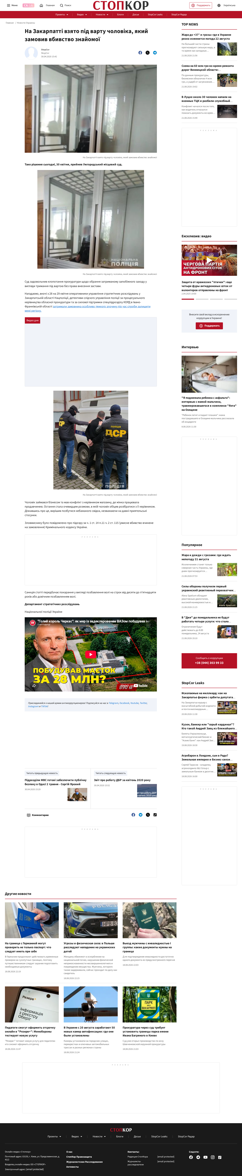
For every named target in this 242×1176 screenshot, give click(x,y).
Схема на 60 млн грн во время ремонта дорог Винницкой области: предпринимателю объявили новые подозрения (208, 72)
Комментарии (40, 815)
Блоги (120, 14)
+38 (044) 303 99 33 (209, 663)
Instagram (33, 706)
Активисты (72, 1167)
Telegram (113, 703)
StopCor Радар (179, 14)
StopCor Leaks (155, 14)
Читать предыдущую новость (42, 773)
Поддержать (203, 5)
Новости (100, 14)
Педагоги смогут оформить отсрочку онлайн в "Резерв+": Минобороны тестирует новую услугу (30, 1032)
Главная (10, 23)
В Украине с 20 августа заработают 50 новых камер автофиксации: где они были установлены (89, 1032)
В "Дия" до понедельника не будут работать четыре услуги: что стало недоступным (205, 621)
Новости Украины (26, 23)
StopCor (45, 49)
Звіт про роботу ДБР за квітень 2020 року (122, 780)
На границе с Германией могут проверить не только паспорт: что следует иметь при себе (28, 947)
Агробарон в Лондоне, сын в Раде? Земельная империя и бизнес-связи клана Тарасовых (206, 760)
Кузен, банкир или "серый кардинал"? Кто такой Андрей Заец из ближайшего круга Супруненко (208, 728)
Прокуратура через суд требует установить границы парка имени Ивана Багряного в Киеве (146, 1032)
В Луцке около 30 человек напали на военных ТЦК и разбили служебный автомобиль (206, 101)
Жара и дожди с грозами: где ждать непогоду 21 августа (206, 557)
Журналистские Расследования (84, 1162)
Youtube (134, 703)
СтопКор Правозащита (79, 1157)
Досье (136, 14)
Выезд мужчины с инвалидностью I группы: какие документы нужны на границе (147, 947)
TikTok (44, 706)
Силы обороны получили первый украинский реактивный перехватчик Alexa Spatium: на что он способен (207, 590)
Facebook (124, 703)
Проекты (60, 14)
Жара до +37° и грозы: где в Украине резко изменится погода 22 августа (206, 37)
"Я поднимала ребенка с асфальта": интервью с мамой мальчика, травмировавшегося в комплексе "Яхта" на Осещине (209, 404)
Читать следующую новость (111, 773)
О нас (69, 1152)
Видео (80, 14)
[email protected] (35, 1169)
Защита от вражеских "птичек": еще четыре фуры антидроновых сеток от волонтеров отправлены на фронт (207, 286)
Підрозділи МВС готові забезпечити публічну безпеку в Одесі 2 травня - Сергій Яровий (55, 782)
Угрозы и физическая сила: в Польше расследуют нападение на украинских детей (89, 947)
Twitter (143, 703)
